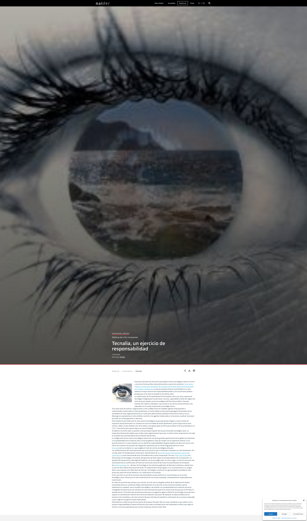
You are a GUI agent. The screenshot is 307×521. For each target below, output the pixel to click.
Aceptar (270, 514)
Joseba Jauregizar (120, 465)
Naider (122, 357)
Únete (192, 3)
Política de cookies (276, 518)
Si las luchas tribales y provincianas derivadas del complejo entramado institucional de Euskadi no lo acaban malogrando (164, 386)
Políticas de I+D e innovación (125, 337)
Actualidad (171, 3)
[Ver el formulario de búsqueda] (209, 3)
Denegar (284, 514)
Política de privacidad (286, 518)
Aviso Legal (294, 518)
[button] (304, 500)
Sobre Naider (159, 3)
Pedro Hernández (181, 455)
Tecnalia (116, 448)
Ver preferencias (298, 514)
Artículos (139, 371)
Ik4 (133, 448)
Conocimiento (127, 371)
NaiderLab (182, 3)
